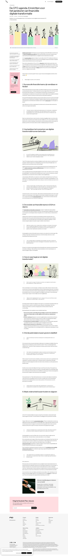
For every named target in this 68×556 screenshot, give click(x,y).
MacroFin (42, 63)
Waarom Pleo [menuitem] (25, 520)
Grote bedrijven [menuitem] (25, 532)
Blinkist (38, 67)
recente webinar (28, 58)
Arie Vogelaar (26, 16)
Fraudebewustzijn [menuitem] (38, 532)
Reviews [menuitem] (50, 521)
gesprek (49, 473)
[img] (55, 47)
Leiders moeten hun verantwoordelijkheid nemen (34, 167)
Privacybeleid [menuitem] (38, 530)
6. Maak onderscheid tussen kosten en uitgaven (14, 69)
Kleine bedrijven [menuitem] (25, 530)
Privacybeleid (23, 549)
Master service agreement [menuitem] (40, 529)
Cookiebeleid (26, 549)
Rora (24, 66)
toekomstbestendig (37, 196)
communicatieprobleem (38, 421)
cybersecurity (48, 100)
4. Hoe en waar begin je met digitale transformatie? (14, 63)
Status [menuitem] (24, 525)
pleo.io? (52, 1)
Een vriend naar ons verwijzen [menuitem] (40, 525)
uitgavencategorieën (26, 443)
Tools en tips (12, 5)
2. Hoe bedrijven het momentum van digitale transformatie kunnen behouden (14, 57)
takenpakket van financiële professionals (32, 209)
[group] (34, 48)
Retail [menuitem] (24, 534)
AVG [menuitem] (36, 534)
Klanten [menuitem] (50, 522)
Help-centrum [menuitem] (51, 520)
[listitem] (15, 86)
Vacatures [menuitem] (37, 520)
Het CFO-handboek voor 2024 (30, 54)
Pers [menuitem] (36, 521)
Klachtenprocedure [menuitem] (38, 533)
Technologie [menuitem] (24, 538)
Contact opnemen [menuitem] (38, 522)
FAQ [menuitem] (23, 521)
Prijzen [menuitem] (24, 522)
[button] (11, 48)
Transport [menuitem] (24, 537)
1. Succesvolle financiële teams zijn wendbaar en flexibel (15, 53)
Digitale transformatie (26, 52)
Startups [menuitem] (24, 529)
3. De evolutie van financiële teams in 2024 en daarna (14, 60)
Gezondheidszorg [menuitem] (25, 533)
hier (28, 79)
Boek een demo (58, 1)
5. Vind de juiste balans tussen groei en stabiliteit (15, 66)
